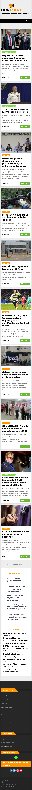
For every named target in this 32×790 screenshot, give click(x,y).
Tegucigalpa (7, 669)
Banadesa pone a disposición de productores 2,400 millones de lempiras (14, 162)
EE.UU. (6, 646)
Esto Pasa (4, 699)
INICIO (3, 739)
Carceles (23, 633)
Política (13, 664)
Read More (24, 77)
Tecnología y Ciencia (8, 723)
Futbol (5, 651)
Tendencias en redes (8, 715)
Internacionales (6, 707)
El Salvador (6, 648)
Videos (3, 711)
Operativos (6, 664)
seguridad (17, 666)
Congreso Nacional (11, 638)
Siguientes (17, 564)
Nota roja (4, 703)
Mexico (10, 657)
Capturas (16, 633)
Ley (18, 654)
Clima (10, 635)
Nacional (4, 695)
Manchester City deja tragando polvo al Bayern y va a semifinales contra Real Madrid (15, 320)
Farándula (25, 648)
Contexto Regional (7, 727)
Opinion (4, 719)
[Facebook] (11, 770)
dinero (9, 643)
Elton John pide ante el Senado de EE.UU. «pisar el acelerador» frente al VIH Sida (15, 481)
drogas (16, 643)
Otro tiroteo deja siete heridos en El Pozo (15, 267)
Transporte (15, 669)
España (12, 648)
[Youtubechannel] (20, 770)
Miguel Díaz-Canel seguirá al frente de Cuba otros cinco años (15, 58)
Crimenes (23, 641)
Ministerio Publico (9, 659)
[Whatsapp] (16, 757)
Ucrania (6, 671)
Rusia (5, 667)
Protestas (22, 664)
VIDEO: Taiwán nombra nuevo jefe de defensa (15, 110)
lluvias (5, 657)
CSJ (4, 643)
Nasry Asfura (11, 662)
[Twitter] (14, 770)
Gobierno (12, 651)
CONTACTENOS (6, 747)
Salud (10, 667)
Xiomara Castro (15, 671)
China (5, 636)
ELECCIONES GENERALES (18, 646)
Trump (22, 669)
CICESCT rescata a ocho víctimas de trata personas (16, 534)
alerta (5, 633)
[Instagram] (17, 770)
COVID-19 (15, 641)
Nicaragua (19, 662)
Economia (22, 643)
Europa (18, 648)
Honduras (9, 653)
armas (10, 633)
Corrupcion (7, 641)
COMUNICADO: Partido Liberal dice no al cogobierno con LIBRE (15, 428)
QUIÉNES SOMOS (7, 743)
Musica (5, 662)
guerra (19, 651)
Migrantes (17, 657)
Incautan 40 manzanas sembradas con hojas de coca (15, 217)
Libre (22, 654)
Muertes (20, 659)
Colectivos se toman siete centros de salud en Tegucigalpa (15, 374)
